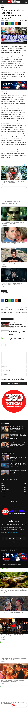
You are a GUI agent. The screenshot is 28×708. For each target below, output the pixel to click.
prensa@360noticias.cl (13, 532)
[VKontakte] (20, 538)
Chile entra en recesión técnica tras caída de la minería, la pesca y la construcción (18, 465)
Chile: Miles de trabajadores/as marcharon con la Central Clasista (17, 333)
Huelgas (14, 290)
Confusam (10, 290)
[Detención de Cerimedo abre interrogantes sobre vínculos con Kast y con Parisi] (5, 458)
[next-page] (5, 345)
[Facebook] (2, 23)
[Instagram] (6, 538)
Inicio (2, 5)
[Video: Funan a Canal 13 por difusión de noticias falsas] (5, 339)
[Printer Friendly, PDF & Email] (5, 161)
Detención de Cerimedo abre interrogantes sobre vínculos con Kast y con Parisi (18, 457)
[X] (6, 23)
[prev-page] (2, 345)
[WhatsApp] (9, 23)
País (6, 5)
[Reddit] (10, 538)
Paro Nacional (20, 290)
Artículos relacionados (7, 319)
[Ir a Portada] (14, 512)
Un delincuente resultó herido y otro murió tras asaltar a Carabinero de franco (7, 312)
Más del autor (17, 319)
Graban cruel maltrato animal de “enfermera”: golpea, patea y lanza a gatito (21, 312)
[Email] (19, 23)
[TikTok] (13, 538)
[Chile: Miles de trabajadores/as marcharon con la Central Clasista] (5, 332)
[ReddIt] (16, 23)
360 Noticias (5, 20)
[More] (22, 23)
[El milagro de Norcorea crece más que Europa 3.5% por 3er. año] (5, 472)
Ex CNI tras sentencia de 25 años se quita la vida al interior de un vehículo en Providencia (18, 428)
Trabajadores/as (5, 292)
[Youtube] (14, 542)
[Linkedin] (12, 23)
